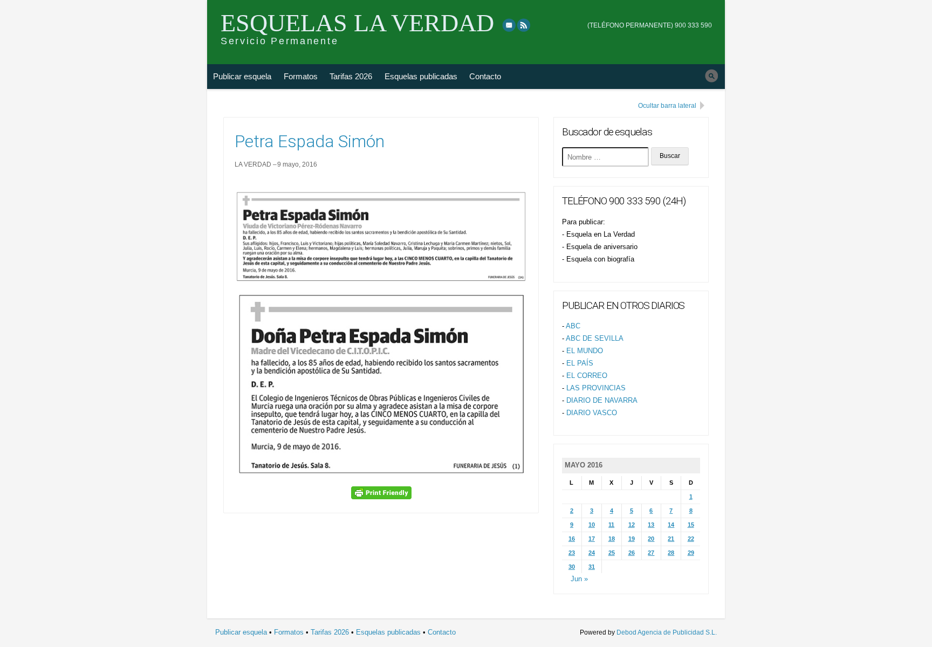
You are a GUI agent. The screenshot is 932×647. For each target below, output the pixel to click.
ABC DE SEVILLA (594, 338)
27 (651, 552)
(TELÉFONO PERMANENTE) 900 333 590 (649, 25)
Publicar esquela (242, 76)
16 (571, 538)
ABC (573, 326)
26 (631, 552)
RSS (524, 25)
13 (651, 524)
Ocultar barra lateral (667, 105)
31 (591, 566)
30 (571, 566)
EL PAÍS (579, 363)
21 (671, 538)
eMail (509, 25)
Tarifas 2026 (351, 76)
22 (691, 538)
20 (651, 538)
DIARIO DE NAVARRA (602, 400)
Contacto (485, 76)
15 (691, 524)
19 (631, 538)
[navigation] (650, 18)
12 (631, 524)
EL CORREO (586, 375)
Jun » (579, 579)
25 (611, 552)
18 (611, 538)
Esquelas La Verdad (357, 23)
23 (571, 552)
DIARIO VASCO (591, 413)
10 (591, 524)
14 (671, 524)
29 (691, 552)
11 (611, 524)
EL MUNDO (584, 351)
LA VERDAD (253, 164)
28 (671, 552)
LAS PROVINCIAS (596, 388)
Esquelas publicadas (421, 76)
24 (591, 552)
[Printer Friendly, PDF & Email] (381, 492)
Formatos (301, 76)
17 (591, 538)
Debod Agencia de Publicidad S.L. (666, 632)
